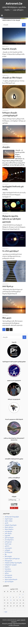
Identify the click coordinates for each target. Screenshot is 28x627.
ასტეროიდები (9, 519)
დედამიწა (7, 535)
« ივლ (5, 612)
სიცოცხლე (8, 569)
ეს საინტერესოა (9, 540)
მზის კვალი (6, 318)
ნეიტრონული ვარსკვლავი (12, 558)
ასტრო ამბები (8, 521)
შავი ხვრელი (8, 577)
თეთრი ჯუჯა (8, 544)
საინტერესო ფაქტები (11, 565)
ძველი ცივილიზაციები (11, 579)
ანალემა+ (6, 147)
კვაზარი (7, 546)
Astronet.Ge (14, 3)
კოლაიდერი (8, 548)
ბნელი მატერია (9, 529)
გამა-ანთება (8, 533)
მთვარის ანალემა (9, 49)
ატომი (6, 523)
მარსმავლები (8, 552)
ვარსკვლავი (8, 542)
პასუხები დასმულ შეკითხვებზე (13, 563)
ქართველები (8, 575)
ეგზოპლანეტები (9, 537)
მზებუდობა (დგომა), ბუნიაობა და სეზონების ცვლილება (11, 219)
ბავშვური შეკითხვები (11, 525)
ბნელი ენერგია (9, 527)
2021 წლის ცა (7, 286)
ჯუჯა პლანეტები (9, 581)
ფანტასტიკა (8, 571)
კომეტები (7, 550)
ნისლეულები (8, 560)
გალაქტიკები (8, 531)
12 (10, 600)
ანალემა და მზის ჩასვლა (12, 78)
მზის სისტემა (8, 556)
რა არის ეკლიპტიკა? (10, 251)
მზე (5, 554)
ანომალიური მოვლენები (12, 517)
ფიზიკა (7, 573)
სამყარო (7, 567)
